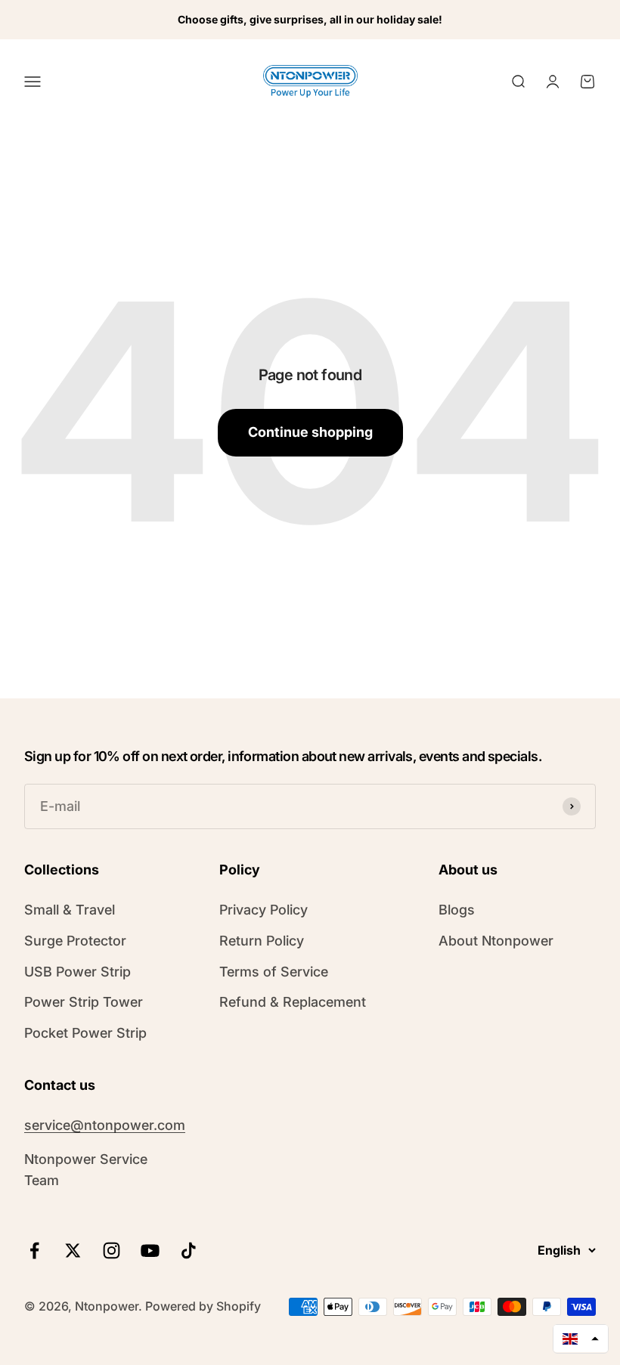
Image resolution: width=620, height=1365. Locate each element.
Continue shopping (310, 432)
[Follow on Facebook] (34, 1250)
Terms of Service (273, 972)
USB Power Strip (77, 972)
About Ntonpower (496, 941)
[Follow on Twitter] (73, 1250)
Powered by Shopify (203, 1306)
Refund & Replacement (292, 1002)
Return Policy (261, 941)
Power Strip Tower (83, 1002)
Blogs (457, 910)
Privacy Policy (263, 910)
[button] (580, 1338)
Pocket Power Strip (85, 1033)
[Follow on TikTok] (188, 1250)
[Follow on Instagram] (111, 1250)
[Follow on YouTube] (150, 1250)
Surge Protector (75, 941)
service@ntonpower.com (104, 1125)
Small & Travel (69, 910)
